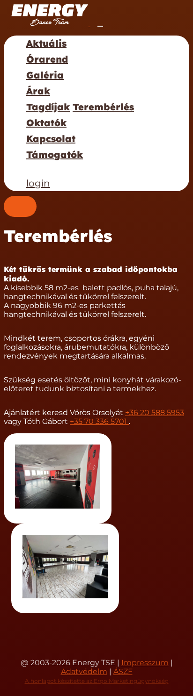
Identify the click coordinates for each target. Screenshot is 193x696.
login (38, 183)
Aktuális (46, 43)
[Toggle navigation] (100, 26)
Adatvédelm (84, 671)
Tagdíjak (48, 107)
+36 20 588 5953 (154, 412)
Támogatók (54, 154)
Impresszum (145, 662)
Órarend (47, 59)
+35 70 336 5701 (99, 421)
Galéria (45, 75)
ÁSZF (123, 671)
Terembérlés (103, 107)
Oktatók (46, 123)
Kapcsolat (50, 138)
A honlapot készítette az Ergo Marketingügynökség (97, 680)
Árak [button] (38, 91)
